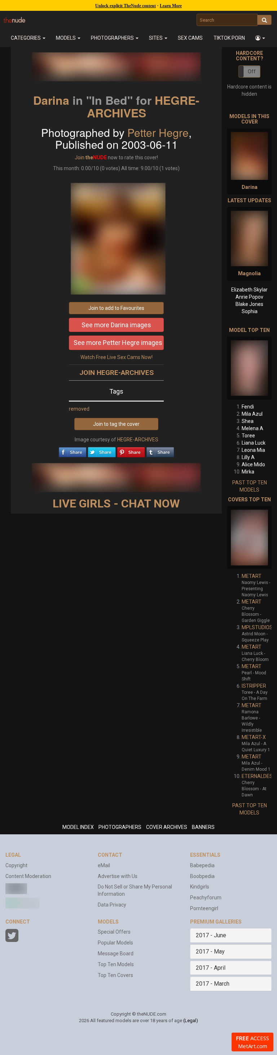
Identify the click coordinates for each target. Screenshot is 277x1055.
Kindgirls (199, 887)
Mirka (248, 472)
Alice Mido (253, 464)
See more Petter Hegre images (118, 342)
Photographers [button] (113, 38)
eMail (104, 865)
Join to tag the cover (116, 424)
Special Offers (114, 932)
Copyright (16, 865)
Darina (51, 100)
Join (79, 157)
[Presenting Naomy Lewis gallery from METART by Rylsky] (249, 537)
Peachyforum (205, 897)
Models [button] (66, 38)
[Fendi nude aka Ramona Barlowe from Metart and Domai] (249, 368)
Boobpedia (202, 876)
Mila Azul (252, 414)
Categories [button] (26, 38)
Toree (248, 435)
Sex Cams (190, 38)
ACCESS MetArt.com (252, 1042)
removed (79, 409)
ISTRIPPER (254, 686)
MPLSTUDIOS (257, 627)
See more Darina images (116, 325)
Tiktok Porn (229, 38)
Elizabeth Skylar (249, 290)
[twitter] (102, 450)
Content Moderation (28, 876)
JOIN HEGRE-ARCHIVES (116, 372)
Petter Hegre (158, 132)
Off (252, 71)
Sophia (250, 311)
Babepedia (202, 865)
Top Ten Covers (115, 975)
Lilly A (248, 457)
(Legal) (190, 1020)
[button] (260, 38)
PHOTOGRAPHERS (119, 827)
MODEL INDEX (78, 827)
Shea (248, 421)
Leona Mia (253, 450)
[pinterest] (131, 450)
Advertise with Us (117, 876)
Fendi (248, 407)
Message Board (115, 953)
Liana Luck (253, 443)
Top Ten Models (116, 964)
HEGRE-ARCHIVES (143, 106)
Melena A (252, 428)
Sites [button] (156, 38)
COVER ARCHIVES (166, 827)
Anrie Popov (249, 297)
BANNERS (203, 827)
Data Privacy (112, 905)
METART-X (254, 737)
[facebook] (72, 450)
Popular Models (115, 943)
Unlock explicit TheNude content (125, 5)
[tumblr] (160, 450)
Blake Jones (249, 304)
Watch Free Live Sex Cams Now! (116, 357)
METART (251, 576)
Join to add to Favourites (116, 308)
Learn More (171, 5)
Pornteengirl (204, 908)
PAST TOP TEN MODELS (249, 486)
